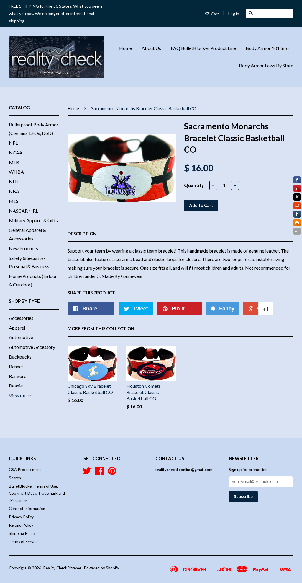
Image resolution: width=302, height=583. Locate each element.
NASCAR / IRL (23, 211)
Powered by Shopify (101, 568)
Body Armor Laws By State (266, 65)
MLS (13, 201)
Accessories (21, 318)
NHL (14, 181)
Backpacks (20, 356)
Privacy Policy (21, 516)
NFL (13, 143)
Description (82, 233)
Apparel (17, 327)
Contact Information (27, 508)
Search (15, 477)
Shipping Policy (22, 533)
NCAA (15, 152)
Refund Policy (21, 525)
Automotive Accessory (32, 347)
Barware (17, 376)
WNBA (16, 172)
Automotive (21, 337)
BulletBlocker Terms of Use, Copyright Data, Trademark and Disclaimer (37, 493)
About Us (151, 48)
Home (125, 48)
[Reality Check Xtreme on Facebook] (99, 472)
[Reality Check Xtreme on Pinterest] (112, 472)
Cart (214, 13)
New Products (23, 248)
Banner (16, 366)
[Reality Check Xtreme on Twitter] (86, 472)
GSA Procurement (25, 469)
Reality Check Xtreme (62, 568)
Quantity (194, 185)
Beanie (16, 385)
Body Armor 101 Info (267, 48)
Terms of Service (23, 541)
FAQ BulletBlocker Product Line (203, 48)
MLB (14, 162)
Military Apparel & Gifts (33, 220)
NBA (14, 191)
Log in (233, 13)
